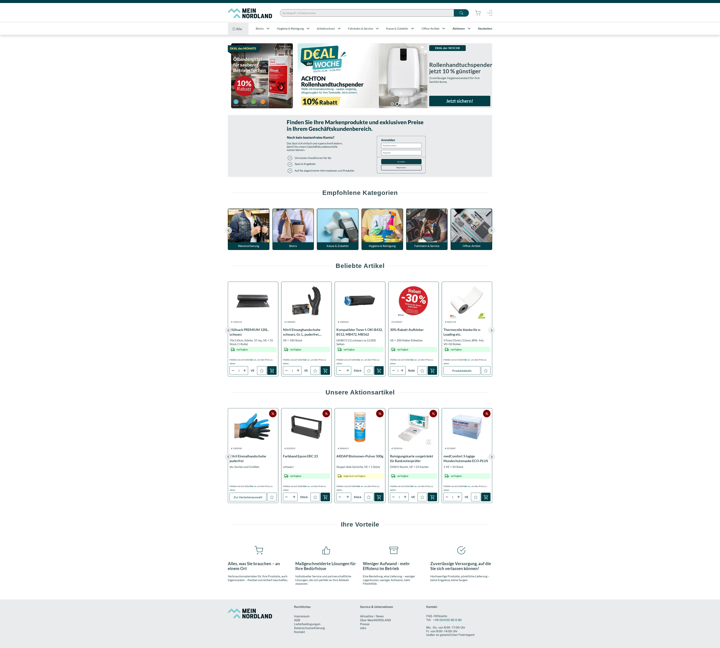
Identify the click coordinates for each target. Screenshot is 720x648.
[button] (491, 230)
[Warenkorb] (272, 370)
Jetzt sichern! (459, 101)
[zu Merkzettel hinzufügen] (261, 370)
